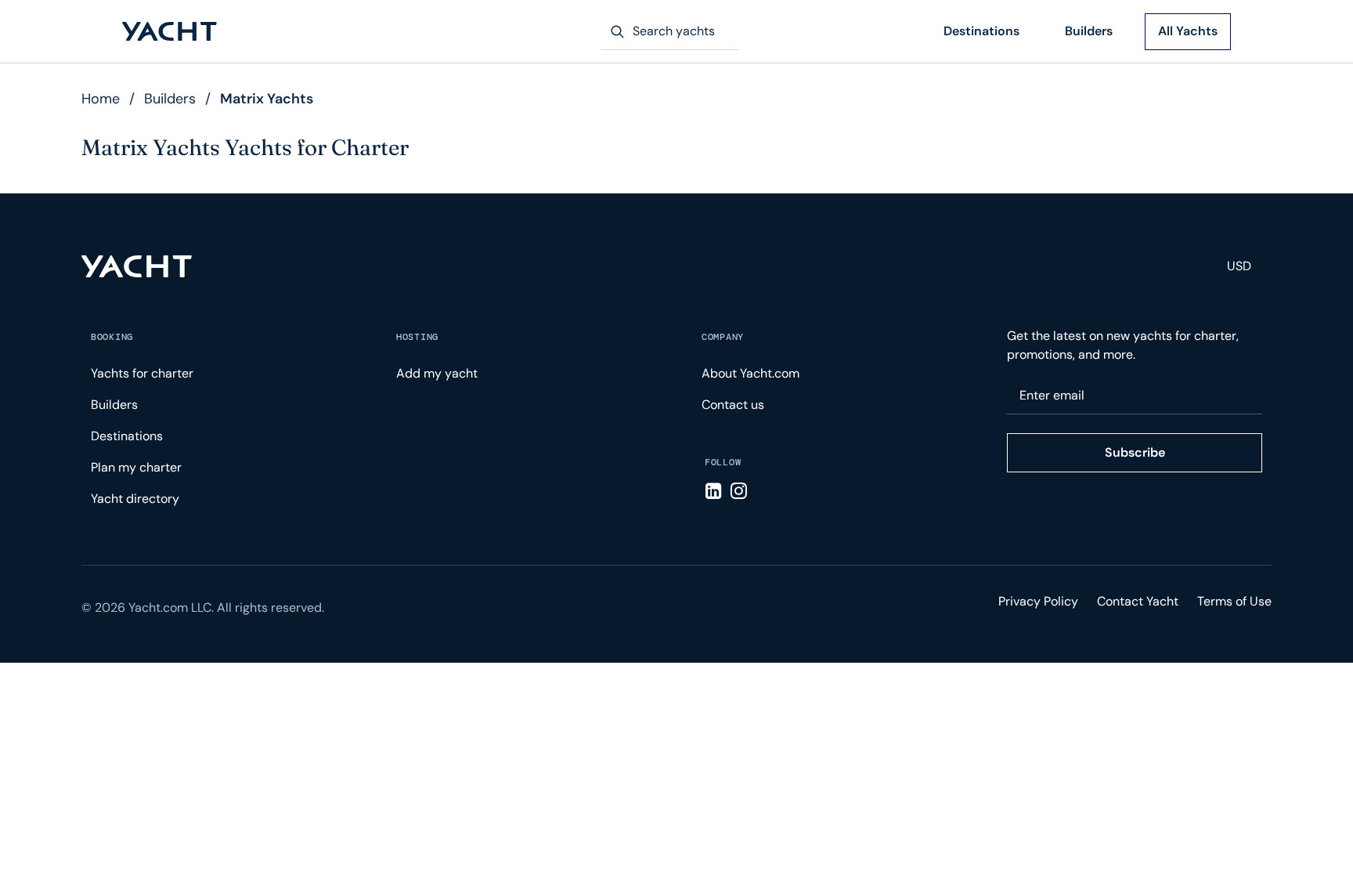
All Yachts (1188, 31)
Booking (112, 337)
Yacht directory (135, 498)
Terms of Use (1234, 601)
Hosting (417, 337)
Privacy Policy (1038, 601)
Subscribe (1135, 452)
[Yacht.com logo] (136, 266)
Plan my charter (136, 467)
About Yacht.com (750, 373)
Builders (1089, 31)
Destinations (981, 31)
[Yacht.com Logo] (169, 32)
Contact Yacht (1137, 601)
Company (723, 337)
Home (100, 98)
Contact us (733, 404)
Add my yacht (437, 373)
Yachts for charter (142, 373)
